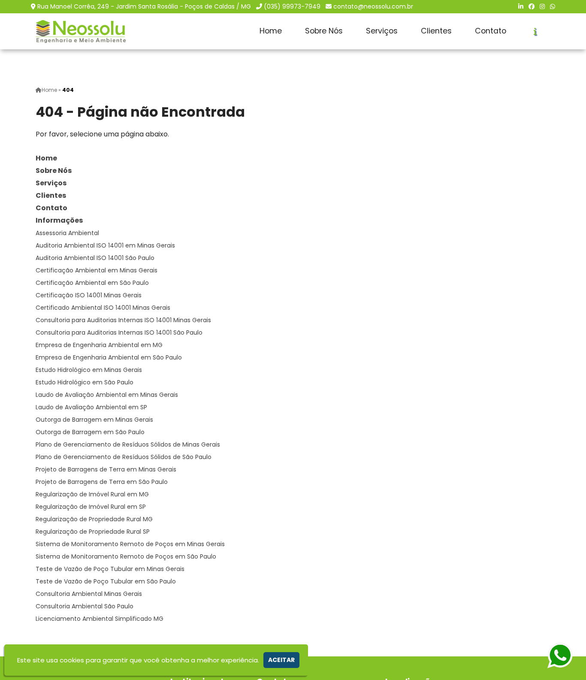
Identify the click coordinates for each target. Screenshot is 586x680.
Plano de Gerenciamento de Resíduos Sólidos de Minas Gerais (128, 444)
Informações (59, 220)
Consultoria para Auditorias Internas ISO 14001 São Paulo (119, 332)
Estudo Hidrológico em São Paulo (84, 382)
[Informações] (535, 31)
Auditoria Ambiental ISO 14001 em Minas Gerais (105, 245)
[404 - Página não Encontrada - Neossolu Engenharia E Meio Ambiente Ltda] (81, 31)
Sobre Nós (324, 31)
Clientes (436, 31)
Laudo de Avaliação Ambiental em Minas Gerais (107, 394)
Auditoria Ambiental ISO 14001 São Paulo (95, 258)
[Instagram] (542, 6)
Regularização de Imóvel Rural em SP (91, 506)
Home (271, 31)
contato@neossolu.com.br (373, 6)
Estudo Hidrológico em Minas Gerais (89, 370)
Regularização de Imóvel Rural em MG (92, 494)
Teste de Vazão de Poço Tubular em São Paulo (106, 581)
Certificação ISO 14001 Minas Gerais (89, 295)
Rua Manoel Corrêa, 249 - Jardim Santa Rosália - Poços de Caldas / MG (144, 6)
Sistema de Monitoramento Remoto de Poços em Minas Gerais (130, 544)
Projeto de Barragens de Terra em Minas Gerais (106, 469)
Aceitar (281, 660)
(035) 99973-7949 (292, 6)
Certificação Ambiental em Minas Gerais (96, 270)
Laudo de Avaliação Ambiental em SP (91, 407)
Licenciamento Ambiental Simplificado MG (99, 618)
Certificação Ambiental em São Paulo (92, 282)
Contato (490, 31)
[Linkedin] (520, 6)
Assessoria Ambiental (67, 233)
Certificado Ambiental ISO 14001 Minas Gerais (103, 307)
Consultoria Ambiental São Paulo (84, 606)
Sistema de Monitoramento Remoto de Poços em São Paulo (126, 556)
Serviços (382, 31)
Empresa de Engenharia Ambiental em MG (99, 345)
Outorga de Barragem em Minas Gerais (94, 419)
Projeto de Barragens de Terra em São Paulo (102, 482)
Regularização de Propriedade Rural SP (93, 531)
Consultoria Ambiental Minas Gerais (89, 593)
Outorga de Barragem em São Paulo (90, 432)
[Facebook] (532, 6)
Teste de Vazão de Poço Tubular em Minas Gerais (110, 569)
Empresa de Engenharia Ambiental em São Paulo (109, 357)
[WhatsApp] (552, 6)
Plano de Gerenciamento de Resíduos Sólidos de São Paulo (123, 457)
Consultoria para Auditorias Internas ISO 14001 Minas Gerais (123, 320)
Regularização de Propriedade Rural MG (94, 519)
